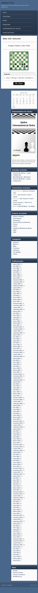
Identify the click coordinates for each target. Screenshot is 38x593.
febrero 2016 (16, 511)
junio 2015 (16, 527)
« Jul (13, 107)
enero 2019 (16, 442)
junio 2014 (16, 550)
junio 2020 (16, 409)
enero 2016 (16, 513)
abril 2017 (16, 484)
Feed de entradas (18, 572)
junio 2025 (16, 291)
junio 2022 (16, 362)
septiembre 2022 (17, 356)
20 (23, 101)
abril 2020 (16, 413)
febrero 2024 (16, 323)
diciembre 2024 (17, 303)
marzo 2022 (16, 368)
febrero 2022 (16, 370)
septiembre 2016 (17, 497)
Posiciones (6, 16)
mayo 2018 (16, 458)
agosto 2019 (16, 429)
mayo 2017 (16, 482)
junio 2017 (16, 480)
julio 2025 (16, 289)
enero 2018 (16, 466)
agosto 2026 (16, 264)
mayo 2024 (16, 317)
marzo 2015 (16, 533)
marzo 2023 (16, 344)
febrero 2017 (16, 488)
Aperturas (16, 242)
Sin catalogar (17, 252)
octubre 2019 (16, 425)
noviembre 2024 (17, 305)
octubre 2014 (16, 543)
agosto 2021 (16, 382)
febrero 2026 (16, 276)
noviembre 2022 (17, 352)
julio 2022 (16, 360)
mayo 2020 (16, 411)
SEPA (14, 230)
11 (17, 100)
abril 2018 (16, 460)
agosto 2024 (16, 311)
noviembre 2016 (17, 493)
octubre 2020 (16, 401)
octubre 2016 (16, 495)
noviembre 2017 (17, 470)
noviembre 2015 (17, 517)
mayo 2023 (16, 340)
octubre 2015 (16, 519)
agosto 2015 (16, 523)
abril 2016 (16, 507)
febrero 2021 (16, 393)
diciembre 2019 (17, 421)
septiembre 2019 (17, 427)
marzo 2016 (16, 509)
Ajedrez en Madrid (18, 216)
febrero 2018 (16, 464)
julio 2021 (16, 384)
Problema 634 (17, 175)
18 (17, 101)
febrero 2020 (16, 417)
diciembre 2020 (17, 397)
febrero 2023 (16, 346)
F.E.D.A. (15, 224)
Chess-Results (17, 218)
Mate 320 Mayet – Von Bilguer (26, 206)
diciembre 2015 (17, 515)
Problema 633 (17, 181)
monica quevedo (18, 202)
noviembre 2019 (17, 423)
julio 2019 (16, 431)
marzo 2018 (16, 462)
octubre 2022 (16, 354)
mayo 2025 (16, 293)
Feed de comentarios (19, 574)
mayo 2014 (16, 552)
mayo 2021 (16, 388)
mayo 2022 (16, 364)
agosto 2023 (16, 335)
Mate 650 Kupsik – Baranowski (21, 177)
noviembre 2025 (17, 282)
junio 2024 (16, 315)
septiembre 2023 (17, 333)
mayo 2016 (16, 505)
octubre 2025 (16, 284)
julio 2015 (16, 525)
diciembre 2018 (17, 444)
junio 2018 (16, 456)
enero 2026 (16, 278)
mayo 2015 (16, 529)
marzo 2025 (16, 297)
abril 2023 (16, 342)
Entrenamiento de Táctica (12, 28)
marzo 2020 (16, 415)
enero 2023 (16, 348)
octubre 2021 (16, 378)
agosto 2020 (16, 405)
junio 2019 (16, 433)
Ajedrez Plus (7, 2)
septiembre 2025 (17, 285)
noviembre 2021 (17, 376)
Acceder (15, 570)
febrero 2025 (16, 299)
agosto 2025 (16, 287)
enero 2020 (16, 419)
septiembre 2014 (17, 544)
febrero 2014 (16, 558)
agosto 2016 (16, 499)
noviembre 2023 (17, 329)
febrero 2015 (16, 535)
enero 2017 (16, 490)
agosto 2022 (16, 358)
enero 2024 (16, 325)
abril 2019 (16, 437)
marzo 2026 (16, 274)
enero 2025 (16, 301)
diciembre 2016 (17, 492)
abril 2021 (16, 389)
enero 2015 (16, 537)
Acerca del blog (8, 32)
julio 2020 (16, 407)
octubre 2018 (16, 448)
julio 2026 (16, 266)
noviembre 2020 (17, 399)
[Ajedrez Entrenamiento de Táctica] (24, 152)
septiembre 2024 (17, 309)
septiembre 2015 (17, 521)
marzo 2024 (16, 321)
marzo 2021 (16, 391)
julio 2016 (16, 501)
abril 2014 (16, 554)
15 (30, 100)
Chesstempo (16, 220)
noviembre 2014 (17, 541)
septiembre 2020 (17, 403)
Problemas (6, 24)
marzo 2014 (16, 556)
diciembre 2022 (17, 350)
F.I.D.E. (15, 226)
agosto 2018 (16, 452)
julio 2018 (16, 454)
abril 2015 (16, 531)
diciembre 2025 (17, 280)
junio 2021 (16, 386)
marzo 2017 (16, 486)
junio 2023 (16, 338)
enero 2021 (16, 395)
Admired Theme (33, 585)
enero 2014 (16, 560)
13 (23, 100)
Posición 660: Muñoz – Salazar (22, 179)
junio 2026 (16, 268)
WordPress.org (17, 576)
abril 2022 (16, 366)
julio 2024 (16, 313)
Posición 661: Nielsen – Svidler (22, 173)
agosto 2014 (16, 546)
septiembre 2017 (17, 474)
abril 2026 (16, 272)
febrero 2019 (16, 440)
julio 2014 (16, 548)
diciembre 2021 (17, 374)
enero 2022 (16, 372)
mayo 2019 (16, 435)
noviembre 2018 (17, 446)
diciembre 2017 (17, 468)
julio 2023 (16, 337)
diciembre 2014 (17, 539)
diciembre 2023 (17, 327)
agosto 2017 (16, 476)
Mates (5, 20)
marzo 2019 (16, 439)
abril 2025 (16, 295)
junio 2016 (16, 503)
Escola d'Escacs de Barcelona (21, 222)
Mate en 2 (16, 244)
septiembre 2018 (17, 450)
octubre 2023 (16, 331)
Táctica (15, 254)
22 (30, 101)
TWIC (14, 232)
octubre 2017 (16, 472)
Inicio (4, 12)
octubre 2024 (16, 307)
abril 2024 (16, 319)
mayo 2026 (16, 270)
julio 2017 (16, 478)
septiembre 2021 (17, 380)
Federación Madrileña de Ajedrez (22, 228)
